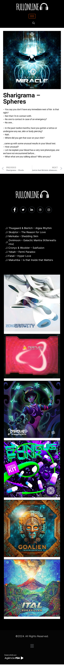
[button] (32, 646)
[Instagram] (49, 210)
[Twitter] (23, 210)
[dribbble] (40, 210)
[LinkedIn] (32, 210)
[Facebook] (14, 210)
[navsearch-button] (33, 23)
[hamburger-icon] (32, 16)
